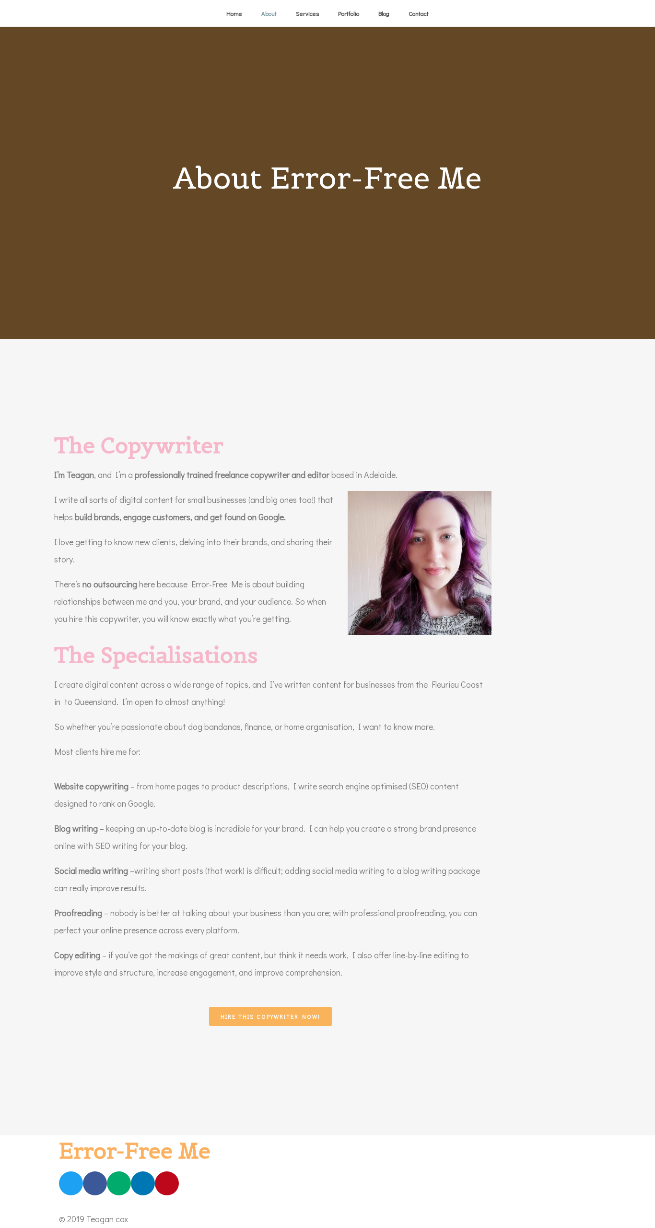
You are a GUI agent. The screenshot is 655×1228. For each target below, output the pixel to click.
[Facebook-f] (95, 1183)
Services (307, 13)
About (269, 13)
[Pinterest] (167, 1183)
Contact (419, 13)
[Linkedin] (143, 1183)
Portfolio (348, 13)
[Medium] (119, 1183)
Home (234, 13)
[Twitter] (71, 1183)
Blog (383, 13)
